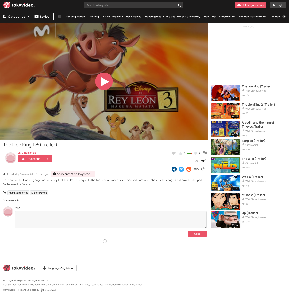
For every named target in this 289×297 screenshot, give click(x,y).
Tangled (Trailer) (253, 141)
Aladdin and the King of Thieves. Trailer (258, 125)
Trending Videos (75, 16)
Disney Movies (39, 192)
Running (94, 16)
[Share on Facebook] (174, 169)
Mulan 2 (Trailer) (253, 195)
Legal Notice (71, 284)
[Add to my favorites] (174, 153)
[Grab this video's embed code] (203, 169)
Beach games (153, 16)
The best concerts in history (183, 16)
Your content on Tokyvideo (26, 284)
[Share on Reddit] (189, 169)
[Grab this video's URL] (196, 169)
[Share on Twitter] (181, 169)
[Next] (284, 16)
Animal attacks (112, 16)
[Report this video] (205, 153)
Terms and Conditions (52, 284)
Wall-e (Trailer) (252, 177)
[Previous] (59, 16)
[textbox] (130, 5)
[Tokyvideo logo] (19, 5)
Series (45, 16)
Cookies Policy (127, 284)
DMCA (139, 284)
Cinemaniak (26, 174)
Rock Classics (133, 16)
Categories (16, 16)
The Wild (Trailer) (254, 159)
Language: (59, 268)
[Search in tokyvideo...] (179, 5)
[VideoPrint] (48, 289)
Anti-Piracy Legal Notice (91, 284)
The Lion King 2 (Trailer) (258, 105)
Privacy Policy (112, 284)
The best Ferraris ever (252, 16)
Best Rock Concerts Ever (219, 16)
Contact (7, 284)
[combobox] (133, 5)
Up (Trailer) (250, 213)
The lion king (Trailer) (257, 86)
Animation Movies (18, 192)
